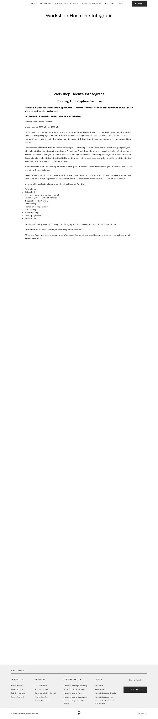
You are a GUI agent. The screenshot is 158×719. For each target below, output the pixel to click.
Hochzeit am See (41, 697)
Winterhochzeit (17, 689)
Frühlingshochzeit (18, 693)
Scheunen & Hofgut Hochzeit (45, 693)
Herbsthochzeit (17, 685)
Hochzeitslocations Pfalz (104, 697)
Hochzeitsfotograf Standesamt (75, 697)
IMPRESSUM (27, 713)
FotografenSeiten (72, 679)
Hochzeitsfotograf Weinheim (74, 689)
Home (34, 3)
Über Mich (95, 3)
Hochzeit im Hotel (42, 701)
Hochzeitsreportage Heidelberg (75, 686)
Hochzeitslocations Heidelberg (106, 693)
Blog (84, 3)
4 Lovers (109, 3)
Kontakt (139, 4)
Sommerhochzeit (17, 697)
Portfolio (45, 3)
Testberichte (99, 689)
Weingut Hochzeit (41, 689)
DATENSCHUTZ (35, 713)
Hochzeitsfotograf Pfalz (73, 693)
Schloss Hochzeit (41, 685)
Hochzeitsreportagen (66, 3)
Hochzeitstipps (100, 686)
